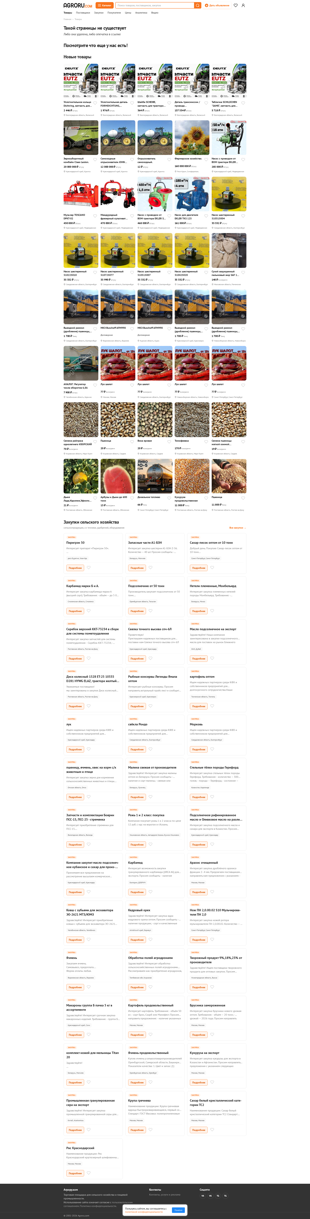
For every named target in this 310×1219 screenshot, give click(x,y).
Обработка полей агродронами (150, 958)
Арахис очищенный (204, 862)
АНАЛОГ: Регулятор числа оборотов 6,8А (76, 385)
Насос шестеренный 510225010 (75, 273)
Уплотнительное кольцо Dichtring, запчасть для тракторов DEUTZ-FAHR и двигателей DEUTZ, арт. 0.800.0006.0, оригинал (78, 103)
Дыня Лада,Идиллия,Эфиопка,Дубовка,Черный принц (77, 498)
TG (218, 1195)
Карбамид (135, 862)
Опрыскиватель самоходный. (146, 160)
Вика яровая (145, 440)
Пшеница (106, 440)
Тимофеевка (182, 440)
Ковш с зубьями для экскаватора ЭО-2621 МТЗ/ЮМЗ (89, 912)
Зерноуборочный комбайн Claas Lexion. (76, 160)
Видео (154, 12)
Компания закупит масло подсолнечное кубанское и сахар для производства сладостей (92, 866)
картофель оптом (202, 676)
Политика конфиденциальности (98, 1206)
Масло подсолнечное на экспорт (213, 629)
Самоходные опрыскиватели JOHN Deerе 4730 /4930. (113, 160)
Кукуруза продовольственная (186, 498)
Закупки (98, 12)
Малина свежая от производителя (152, 767)
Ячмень (71, 958)
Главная (67, 19)
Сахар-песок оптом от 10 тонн (211, 542)
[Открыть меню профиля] (243, 5)
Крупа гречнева (139, 1100)
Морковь (196, 724)
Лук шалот (107, 384)
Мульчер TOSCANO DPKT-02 (74, 216)
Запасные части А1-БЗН (145, 542)
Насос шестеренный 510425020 (186, 273)
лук (68, 724)
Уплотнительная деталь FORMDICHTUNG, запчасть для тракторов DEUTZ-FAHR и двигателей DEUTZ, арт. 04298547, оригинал (114, 103)
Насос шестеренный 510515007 (149, 273)
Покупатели (114, 12)
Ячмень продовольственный (148, 1053)
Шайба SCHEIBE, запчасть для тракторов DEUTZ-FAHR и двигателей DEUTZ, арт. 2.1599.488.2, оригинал (151, 103)
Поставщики (83, 12)
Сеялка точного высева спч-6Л (149, 629)
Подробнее (75, 567)
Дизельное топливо (149, 497)
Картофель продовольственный (150, 1005)
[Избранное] (235, 5)
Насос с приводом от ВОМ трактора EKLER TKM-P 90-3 (224, 160)
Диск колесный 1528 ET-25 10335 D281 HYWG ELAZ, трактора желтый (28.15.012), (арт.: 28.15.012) (91, 680)
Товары (68, 12)
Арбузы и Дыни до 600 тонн (114, 498)
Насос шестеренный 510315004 (223, 216)
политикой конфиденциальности (144, 1211)
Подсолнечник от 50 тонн (146, 586)
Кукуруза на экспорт (204, 1053)
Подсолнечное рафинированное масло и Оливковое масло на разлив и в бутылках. (215, 819)
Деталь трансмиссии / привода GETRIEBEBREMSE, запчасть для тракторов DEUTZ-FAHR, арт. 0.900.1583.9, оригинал (188, 103)
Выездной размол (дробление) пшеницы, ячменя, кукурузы (77, 329)
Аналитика (141, 12)
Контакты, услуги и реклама (164, 1194)
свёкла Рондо (137, 724)
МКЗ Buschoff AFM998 (113, 327)
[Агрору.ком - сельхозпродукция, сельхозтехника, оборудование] (78, 5)
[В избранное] (95, 103)
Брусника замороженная (207, 1005)
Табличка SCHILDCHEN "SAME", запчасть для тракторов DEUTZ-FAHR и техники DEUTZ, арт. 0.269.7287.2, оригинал (225, 103)
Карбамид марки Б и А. (82, 586)
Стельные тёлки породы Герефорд (214, 767)
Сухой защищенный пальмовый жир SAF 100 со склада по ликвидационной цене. (226, 273)
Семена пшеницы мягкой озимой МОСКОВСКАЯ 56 (222, 442)
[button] (197, 5)
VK (203, 1195)
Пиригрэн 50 (75, 542)
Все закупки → (237, 527)
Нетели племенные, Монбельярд (213, 586)
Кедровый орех (139, 910)
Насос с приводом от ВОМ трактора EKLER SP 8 (151, 216)
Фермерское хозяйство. (188, 158)
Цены (128, 12)
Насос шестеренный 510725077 (112, 273)
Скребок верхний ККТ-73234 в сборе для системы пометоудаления (92, 631)
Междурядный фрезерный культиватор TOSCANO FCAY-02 (115, 216)
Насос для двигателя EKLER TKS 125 (186, 216)
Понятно (178, 1210)
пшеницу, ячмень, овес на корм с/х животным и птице (91, 769)
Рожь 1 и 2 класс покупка (146, 815)
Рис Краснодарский (80, 1148)
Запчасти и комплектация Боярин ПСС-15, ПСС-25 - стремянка (90, 817)
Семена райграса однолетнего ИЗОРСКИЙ (78, 442)
